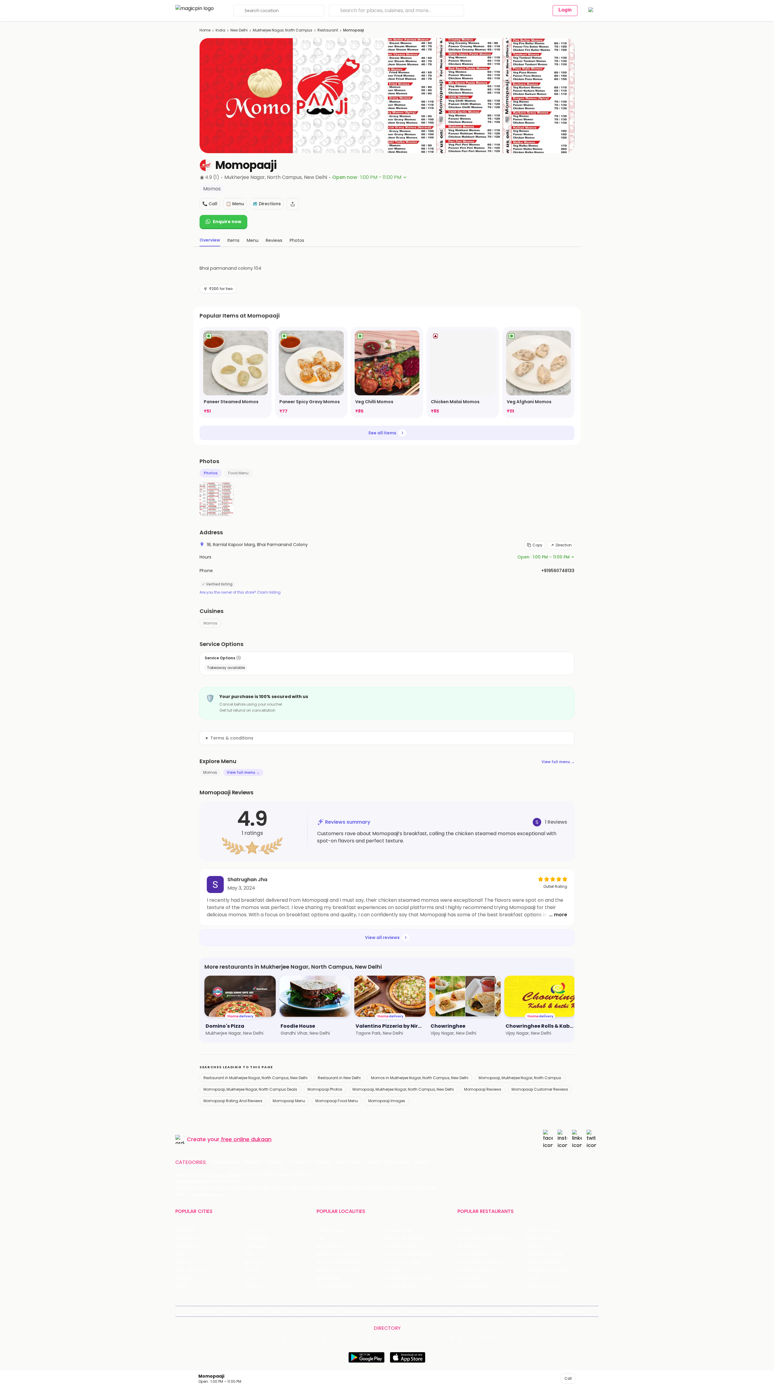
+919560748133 (557, 571)
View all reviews (382, 937)
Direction (564, 545)
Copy (537, 545)
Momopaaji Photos (324, 1089)
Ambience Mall (401, 1246)
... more (558, 914)
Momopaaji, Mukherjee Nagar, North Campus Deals (250, 1089)
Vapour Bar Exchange (479, 1262)
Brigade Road (399, 1231)
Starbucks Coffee (476, 1270)
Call (568, 1378)
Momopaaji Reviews (482, 1089)
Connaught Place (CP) (409, 1278)
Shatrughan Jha (247, 879)
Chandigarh (257, 1238)
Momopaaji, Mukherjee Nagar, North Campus (520, 1077)
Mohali (182, 1262)
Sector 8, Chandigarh (339, 1254)
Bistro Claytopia (543, 1231)
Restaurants (225, 1162)
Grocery (300, 1162)
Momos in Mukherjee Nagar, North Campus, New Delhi (419, 1077)
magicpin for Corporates (488, 1311)
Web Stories (570, 1311)
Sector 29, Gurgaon (405, 1238)
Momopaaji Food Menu (336, 1100)
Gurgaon (254, 1231)
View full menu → (557, 761)
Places (414, 1311)
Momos (210, 623)
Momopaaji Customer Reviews (540, 1089)
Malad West (329, 1278)
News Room (204, 1311)
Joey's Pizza (469, 1278)
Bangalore (186, 1238)
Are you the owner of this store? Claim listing (240, 592)
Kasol (180, 1286)
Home (205, 30)
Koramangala (331, 1231)
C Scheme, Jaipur (404, 1262)
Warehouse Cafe (545, 1254)
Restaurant (327, 30)
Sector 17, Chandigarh (408, 1254)
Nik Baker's (468, 1246)
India (220, 30)
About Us (230, 1311)
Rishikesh (184, 1278)
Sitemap (394, 1311)
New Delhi (239, 30)
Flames (534, 1246)
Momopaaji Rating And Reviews (232, 1100)
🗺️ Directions (266, 204)
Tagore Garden (401, 1286)
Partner (433, 1311)
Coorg (251, 1278)
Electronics (349, 1162)
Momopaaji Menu (289, 1100)
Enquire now (227, 222)
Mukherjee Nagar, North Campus (282, 30)
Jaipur (181, 1254)
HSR (320, 1238)
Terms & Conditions (362, 1311)
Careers (545, 1311)
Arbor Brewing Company (483, 1238)
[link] (236, 372)
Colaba (393, 1270)
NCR (249, 1254)
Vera (522, 1311)
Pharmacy (397, 1162)
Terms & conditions (231, 738)
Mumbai (253, 1262)
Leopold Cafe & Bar (547, 1270)
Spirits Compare (322, 1311)
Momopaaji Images (386, 1100)
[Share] (293, 204)
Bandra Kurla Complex (340, 1270)
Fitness (322, 1162)
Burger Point (539, 1238)
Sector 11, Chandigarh (339, 1262)
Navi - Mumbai (190, 1270)
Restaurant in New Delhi (339, 1077)
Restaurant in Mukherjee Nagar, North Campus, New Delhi (255, 1077)
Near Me (293, 1311)
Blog (275, 1311)
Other (422, 1162)
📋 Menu (235, 204)
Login (565, 9)
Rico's (532, 1278)
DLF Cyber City (332, 1246)
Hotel (373, 1162)
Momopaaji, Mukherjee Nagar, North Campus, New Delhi (403, 1089)
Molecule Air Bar (474, 1254)
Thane (251, 1270)
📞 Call (209, 204)
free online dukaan (246, 1139)
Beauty (253, 1162)
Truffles (465, 1231)
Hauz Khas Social (544, 1286)
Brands (452, 1311)
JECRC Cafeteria (544, 1262)
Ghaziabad (186, 1246)
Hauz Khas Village (335, 1286)
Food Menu (238, 473)
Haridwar (254, 1286)
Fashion (276, 1162)
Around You (254, 1311)
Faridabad (255, 1246)
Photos (210, 473)
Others (490, 1337)
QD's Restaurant (474, 1286)
